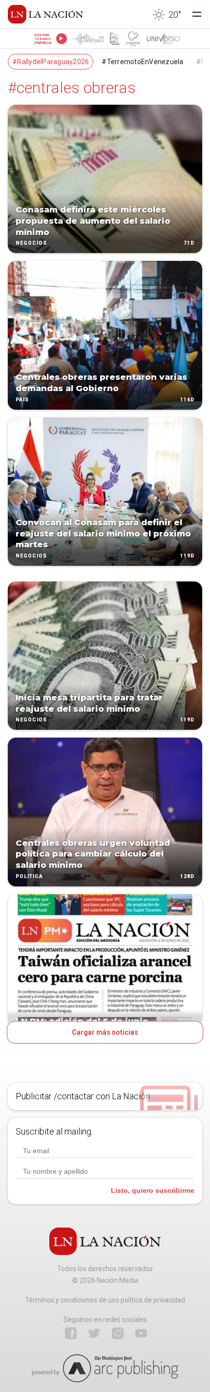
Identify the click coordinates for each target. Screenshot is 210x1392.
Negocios (31, 243)
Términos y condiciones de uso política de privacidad (105, 1300)
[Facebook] (71, 1333)
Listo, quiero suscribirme (152, 1190)
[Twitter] (94, 1333)
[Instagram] (118, 1333)
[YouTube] (141, 1333)
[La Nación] (45, 14)
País (22, 399)
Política (29, 876)
